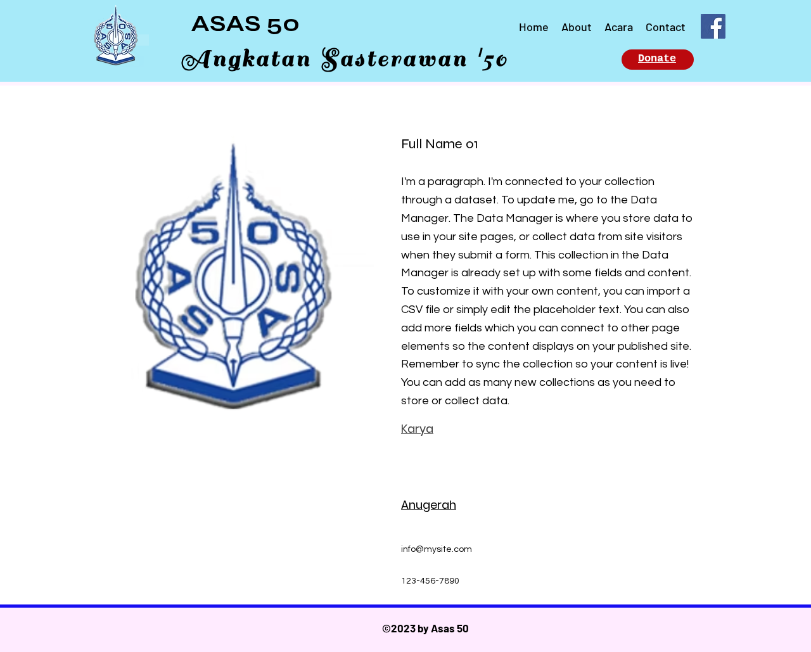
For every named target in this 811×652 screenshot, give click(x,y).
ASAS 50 (245, 23)
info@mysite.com (436, 549)
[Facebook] (713, 26)
